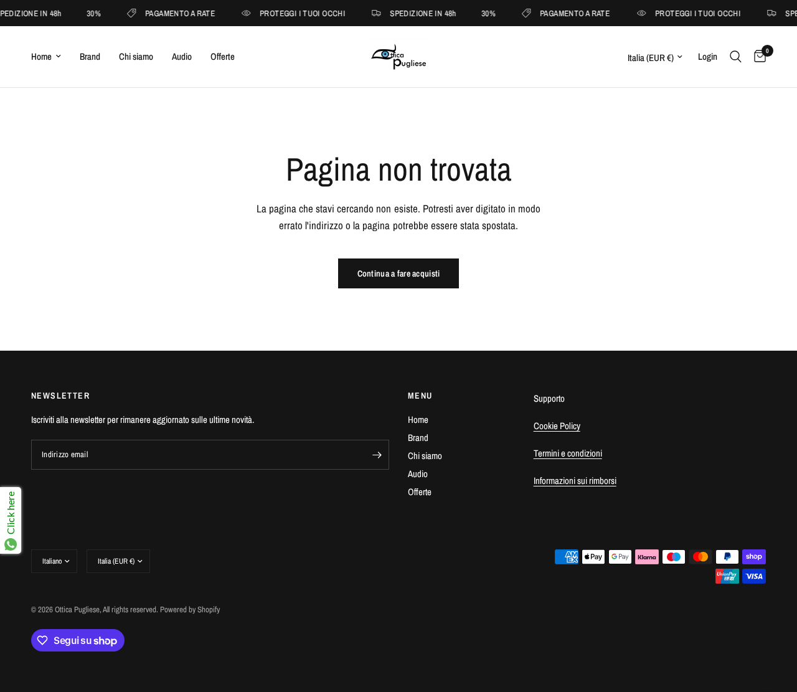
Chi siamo (136, 56)
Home (41, 56)
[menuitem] (50, 56)
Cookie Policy (557, 425)
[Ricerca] (736, 56)
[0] (757, 56)
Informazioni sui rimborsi (575, 480)
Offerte (222, 56)
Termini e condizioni (568, 453)
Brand (90, 56)
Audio (182, 56)
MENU (420, 395)
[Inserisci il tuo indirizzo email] (376, 455)
